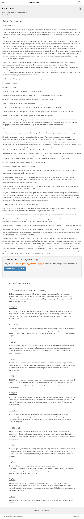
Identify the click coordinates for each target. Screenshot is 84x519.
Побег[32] (14, 427)
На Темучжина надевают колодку (28, 290)
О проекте (36, 510)
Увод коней (75, 516)
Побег (12, 358)
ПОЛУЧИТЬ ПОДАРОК (15, 269)
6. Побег (13, 324)
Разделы (45, 510)
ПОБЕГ (13, 307)
